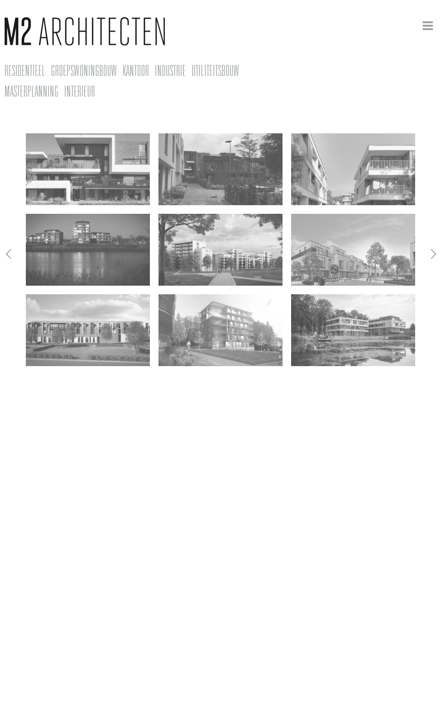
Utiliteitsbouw (215, 70)
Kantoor (136, 70)
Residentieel (25, 70)
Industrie (170, 70)
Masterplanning (32, 91)
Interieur (79, 91)
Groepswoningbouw (84, 70)
